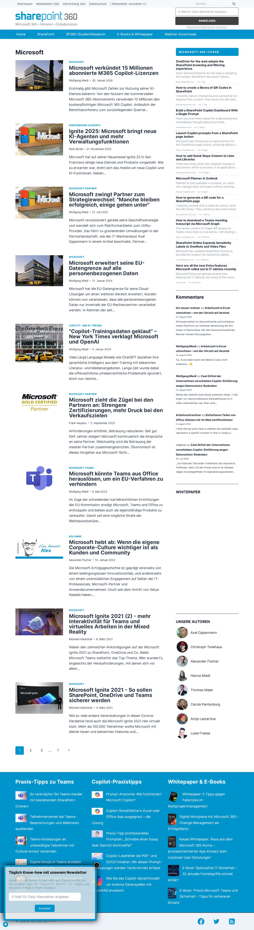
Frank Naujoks (78, 423)
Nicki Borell (76, 149)
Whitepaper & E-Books (197, 782)
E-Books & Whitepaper (135, 34)
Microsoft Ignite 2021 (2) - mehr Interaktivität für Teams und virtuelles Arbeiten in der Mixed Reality (110, 624)
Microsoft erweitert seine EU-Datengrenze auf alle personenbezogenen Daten (106, 268)
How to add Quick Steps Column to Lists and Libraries (205, 157)
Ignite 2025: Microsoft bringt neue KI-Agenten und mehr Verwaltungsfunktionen (113, 136)
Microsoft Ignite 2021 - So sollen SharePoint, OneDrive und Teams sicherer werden (110, 695)
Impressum (25, 4)
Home (20, 34)
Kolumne (75, 536)
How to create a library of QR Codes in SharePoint (204, 89)
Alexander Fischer (80, 560)
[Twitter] (216, 921)
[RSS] (232, 921)
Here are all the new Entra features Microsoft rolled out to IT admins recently (206, 267)
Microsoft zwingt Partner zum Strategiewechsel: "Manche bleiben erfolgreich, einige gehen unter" (114, 199)
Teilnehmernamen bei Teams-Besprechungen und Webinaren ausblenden (47, 823)
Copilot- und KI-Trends (85, 325)
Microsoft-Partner (83, 188)
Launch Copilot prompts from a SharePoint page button (207, 134)
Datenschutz (98, 4)
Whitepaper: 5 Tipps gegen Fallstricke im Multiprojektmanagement (196, 800)
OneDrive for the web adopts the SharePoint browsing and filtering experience (200, 65)
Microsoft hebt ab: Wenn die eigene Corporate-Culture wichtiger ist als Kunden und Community (114, 547)
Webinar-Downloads (180, 34)
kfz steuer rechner (188, 307)
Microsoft (76, 62)
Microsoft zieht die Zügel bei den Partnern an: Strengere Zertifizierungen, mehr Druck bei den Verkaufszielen (116, 408)
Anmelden (207, 21)
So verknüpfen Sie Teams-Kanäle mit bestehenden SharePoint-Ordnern (48, 800)
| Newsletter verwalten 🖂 (128, 4)
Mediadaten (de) (47, 4)
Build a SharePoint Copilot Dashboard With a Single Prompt (207, 112)
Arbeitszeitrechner (188, 415)
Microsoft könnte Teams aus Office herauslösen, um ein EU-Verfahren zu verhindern (116, 478)
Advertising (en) (74, 4)
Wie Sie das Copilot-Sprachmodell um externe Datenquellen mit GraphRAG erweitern (125, 884)
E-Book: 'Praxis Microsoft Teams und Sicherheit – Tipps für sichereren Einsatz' (203, 896)
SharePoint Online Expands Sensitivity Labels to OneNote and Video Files (203, 244)
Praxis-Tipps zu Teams (44, 782)
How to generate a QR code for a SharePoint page (200, 199)
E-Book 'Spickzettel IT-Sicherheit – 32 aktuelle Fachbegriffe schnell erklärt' (202, 874)
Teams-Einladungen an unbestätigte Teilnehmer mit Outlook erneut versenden (44, 845)
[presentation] (39, 88)
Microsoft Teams (81, 467)
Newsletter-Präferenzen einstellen (207, 27)
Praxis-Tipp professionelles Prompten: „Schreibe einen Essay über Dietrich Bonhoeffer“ (125, 839)
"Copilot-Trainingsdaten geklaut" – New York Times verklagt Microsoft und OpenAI (113, 336)
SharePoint (45, 34)
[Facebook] (201, 921)
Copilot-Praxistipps (117, 782)
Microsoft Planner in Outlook (197, 178)
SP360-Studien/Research (85, 34)
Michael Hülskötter (80, 639)
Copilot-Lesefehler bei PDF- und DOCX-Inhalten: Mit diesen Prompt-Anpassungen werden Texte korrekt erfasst (127, 862)
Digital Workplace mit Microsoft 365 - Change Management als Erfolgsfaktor (203, 823)
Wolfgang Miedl (78, 80)
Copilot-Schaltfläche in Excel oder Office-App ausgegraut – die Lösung (126, 817)
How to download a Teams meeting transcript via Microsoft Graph (201, 222)
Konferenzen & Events (84, 125)
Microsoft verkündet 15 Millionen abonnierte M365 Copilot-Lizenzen (113, 70)
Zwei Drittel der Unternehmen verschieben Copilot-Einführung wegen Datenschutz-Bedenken (206, 380)
